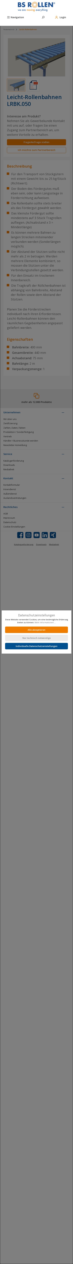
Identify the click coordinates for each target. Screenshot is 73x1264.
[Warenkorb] (7, 22)
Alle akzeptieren (36, 629)
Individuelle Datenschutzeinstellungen (36, 646)
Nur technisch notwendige (36, 637)
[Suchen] (43, 16)
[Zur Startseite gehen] (36, 7)
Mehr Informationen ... (45, 622)
